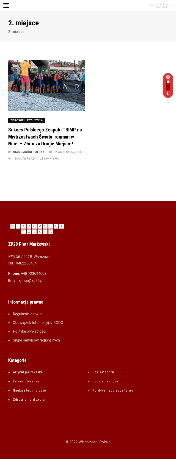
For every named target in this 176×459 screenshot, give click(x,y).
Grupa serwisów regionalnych (36, 340)
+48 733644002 (34, 273)
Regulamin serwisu (28, 314)
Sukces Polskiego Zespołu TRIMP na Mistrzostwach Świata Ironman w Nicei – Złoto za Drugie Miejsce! (45, 137)
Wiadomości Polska (29, 152)
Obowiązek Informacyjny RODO (38, 322)
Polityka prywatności (29, 331)
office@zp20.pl (31, 280)
